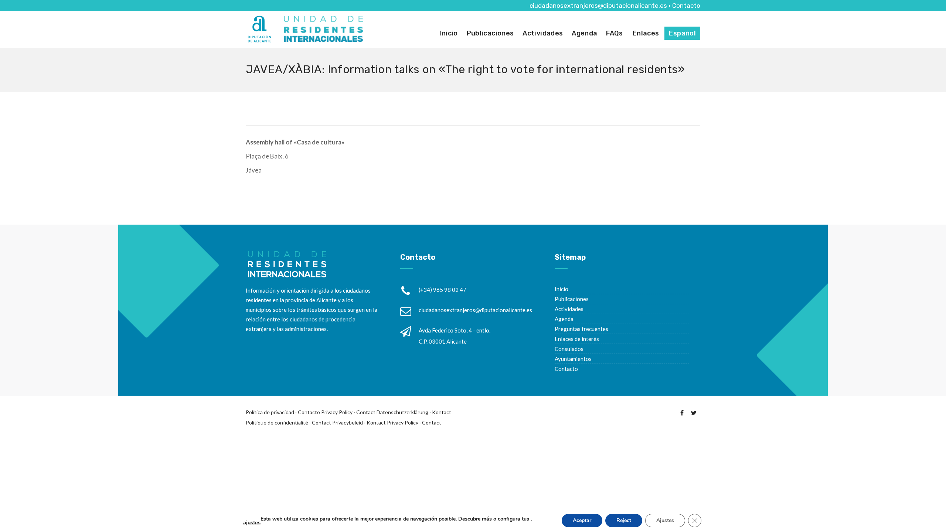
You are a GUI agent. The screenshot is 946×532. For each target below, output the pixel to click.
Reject (623, 520)
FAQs (614, 33)
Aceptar (582, 520)
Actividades (543, 33)
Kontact (441, 412)
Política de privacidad (270, 412)
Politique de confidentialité (277, 422)
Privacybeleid (347, 422)
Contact (365, 412)
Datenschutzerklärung (402, 412)
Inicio (448, 33)
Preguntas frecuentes (581, 328)
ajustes (252, 522)
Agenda (584, 33)
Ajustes (665, 520)
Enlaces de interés (577, 338)
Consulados (569, 348)
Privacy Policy (337, 412)
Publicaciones (490, 33)
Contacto (686, 5)
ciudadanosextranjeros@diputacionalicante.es (598, 5)
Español (682, 33)
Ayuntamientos (573, 358)
